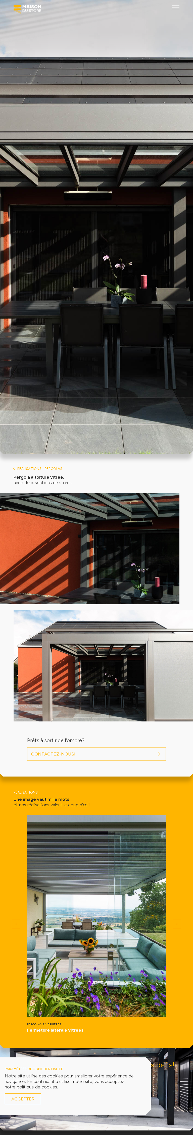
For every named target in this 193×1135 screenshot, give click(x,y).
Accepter (22, 1099)
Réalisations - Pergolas (39, 469)
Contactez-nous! (53, 754)
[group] (96, 924)
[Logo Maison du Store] (27, 10)
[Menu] (175, 7)
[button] (16, 924)
